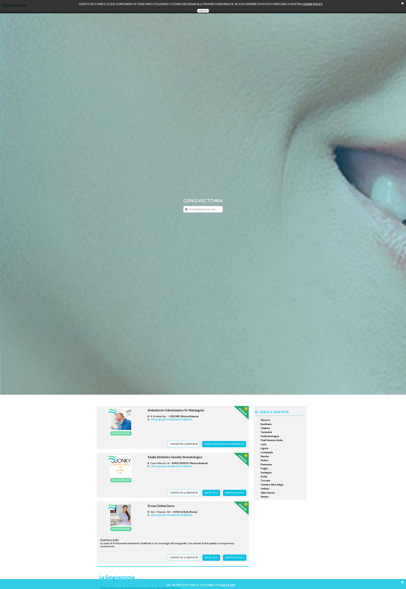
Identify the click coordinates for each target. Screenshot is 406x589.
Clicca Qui (227, 585)
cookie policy (312, 4)
